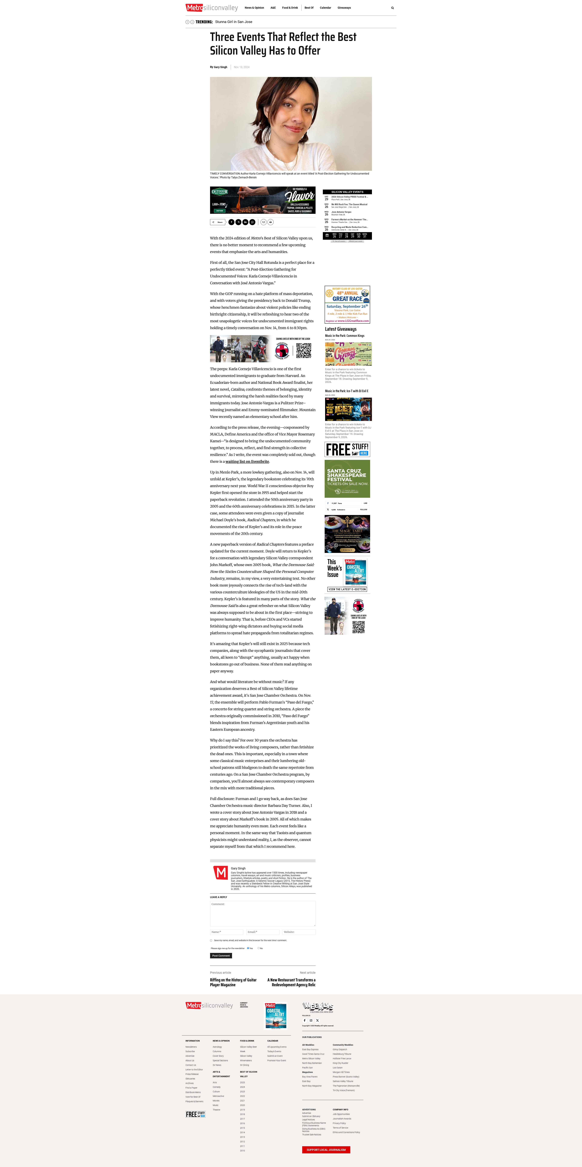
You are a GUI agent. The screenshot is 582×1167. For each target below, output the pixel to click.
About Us (190, 1060)
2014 (242, 1132)
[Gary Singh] (220, 877)
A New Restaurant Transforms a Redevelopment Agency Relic (292, 982)
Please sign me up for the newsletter (228, 948)
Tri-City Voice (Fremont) (344, 1090)
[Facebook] (231, 222)
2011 (242, 1146)
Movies (216, 1100)
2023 (242, 1091)
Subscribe (190, 1051)
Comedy (217, 1087)
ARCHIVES (244, 1005)
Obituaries (190, 1078)
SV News (217, 1065)
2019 (242, 1110)
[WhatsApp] (252, 222)
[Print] (271, 222)
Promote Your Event (276, 1060)
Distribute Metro (193, 1092)
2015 (242, 1128)
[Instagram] (311, 1020)
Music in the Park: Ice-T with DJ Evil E (346, 391)
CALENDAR (272, 1041)
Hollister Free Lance (342, 1058)
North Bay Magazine (311, 1086)
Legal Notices (308, 1119)
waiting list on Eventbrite (247, 461)
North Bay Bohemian (312, 1063)
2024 (242, 1087)
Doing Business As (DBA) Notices (313, 1130)
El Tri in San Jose (229, 22)
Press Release (192, 1074)
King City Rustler (340, 1063)
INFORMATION (193, 1041)
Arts (215, 1082)
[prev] (187, 22)
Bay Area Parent (310, 1076)
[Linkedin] (245, 222)
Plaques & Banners (194, 1101)
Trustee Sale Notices (311, 1134)
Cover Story (218, 1056)
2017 (242, 1119)
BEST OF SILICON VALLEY (248, 1074)
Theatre (216, 1110)
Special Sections (220, 1060)
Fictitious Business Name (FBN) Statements (314, 1124)
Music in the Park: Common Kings (344, 335)
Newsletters (191, 1047)
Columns (217, 1051)
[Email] (262, 222)
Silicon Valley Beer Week (248, 1049)
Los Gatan (338, 1067)
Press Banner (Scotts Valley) (346, 1076)
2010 (242, 1150)
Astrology (217, 1047)
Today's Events (274, 1051)
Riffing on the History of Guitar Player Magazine (233, 982)
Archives (190, 1083)
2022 (242, 1096)
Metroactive (218, 1096)
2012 (242, 1141)
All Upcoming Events (276, 1047)
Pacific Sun (307, 1067)
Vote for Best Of (193, 1097)
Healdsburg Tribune (342, 1054)
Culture (216, 1091)
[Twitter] (238, 222)
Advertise (190, 1056)
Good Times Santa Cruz (313, 1054)
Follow (363, 509)
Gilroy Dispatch (340, 1049)
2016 (242, 1123)
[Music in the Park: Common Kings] (348, 354)
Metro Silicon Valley (311, 1058)
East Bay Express (310, 1049)
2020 (242, 1105)
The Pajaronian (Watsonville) (346, 1086)
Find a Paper (191, 1088)
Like (365, 503)
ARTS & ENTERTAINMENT (221, 1074)
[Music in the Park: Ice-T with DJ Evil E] (348, 409)
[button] (392, 8)
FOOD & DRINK (247, 1041)
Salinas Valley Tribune (343, 1081)
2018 (242, 1114)
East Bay (306, 1081)
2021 (242, 1100)
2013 (242, 1137)
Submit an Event (275, 1056)
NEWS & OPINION (221, 1041)
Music (215, 1105)
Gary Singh (220, 67)
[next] (192, 22)
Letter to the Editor (194, 1069)
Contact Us (191, 1065)
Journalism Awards (342, 1118)
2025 (242, 1082)
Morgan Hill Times (341, 1072)
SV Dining (244, 1065)
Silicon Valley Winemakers (246, 1058)
